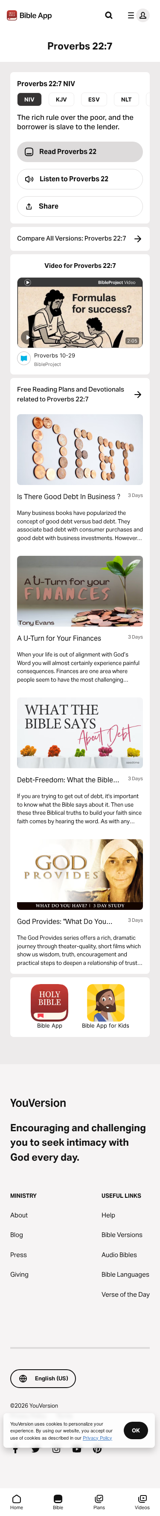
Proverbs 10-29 (62, 355)
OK (136, 1430)
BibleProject (47, 364)
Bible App (49, 1025)
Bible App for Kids (105, 1025)
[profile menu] (137, 15)
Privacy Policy (97, 1437)
